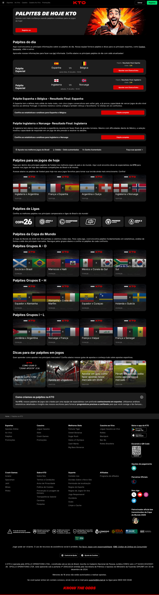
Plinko (7, 491)
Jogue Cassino (43, 429)
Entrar (140, 3)
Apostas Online (11, 429)
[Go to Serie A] (135, 222)
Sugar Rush (73, 436)
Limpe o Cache (74, 505)
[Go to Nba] (90, 222)
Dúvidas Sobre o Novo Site (80, 480)
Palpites (8, 436)
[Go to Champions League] (68, 222)
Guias (70, 502)
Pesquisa (41, 504)
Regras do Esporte (76, 487)
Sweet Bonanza (75, 433)
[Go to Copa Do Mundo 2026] (23, 222)
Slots (39, 433)
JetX (7, 483)
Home (7, 416)
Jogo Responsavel (76, 494)
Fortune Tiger (74, 429)
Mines (7, 487)
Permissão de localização (79, 483)
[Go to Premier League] (113, 222)
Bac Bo (103, 440)
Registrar (152, 3)
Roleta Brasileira (107, 444)
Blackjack (104, 436)
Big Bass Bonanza (76, 447)
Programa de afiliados (109, 476)
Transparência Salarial (46, 497)
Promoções (10, 440)
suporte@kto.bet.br (97, 580)
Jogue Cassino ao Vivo (110, 429)
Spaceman (9, 480)
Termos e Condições (46, 480)
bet (54, 53)
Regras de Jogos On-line (79, 491)
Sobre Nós (41, 476)
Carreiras (41, 500)
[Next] (146, 188)
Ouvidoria (72, 498)
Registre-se (26, 30)
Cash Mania (73, 444)
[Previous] (12, 188)
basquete (17, 49)
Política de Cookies (45, 487)
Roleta (102, 433)
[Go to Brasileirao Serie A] (46, 222)
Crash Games (43, 436)
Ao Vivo (8, 433)
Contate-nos (73, 476)
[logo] (79, 2)
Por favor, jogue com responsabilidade (95, 547)
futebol (142, 47)
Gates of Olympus (76, 440)
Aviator (8, 476)
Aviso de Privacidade (46, 483)
